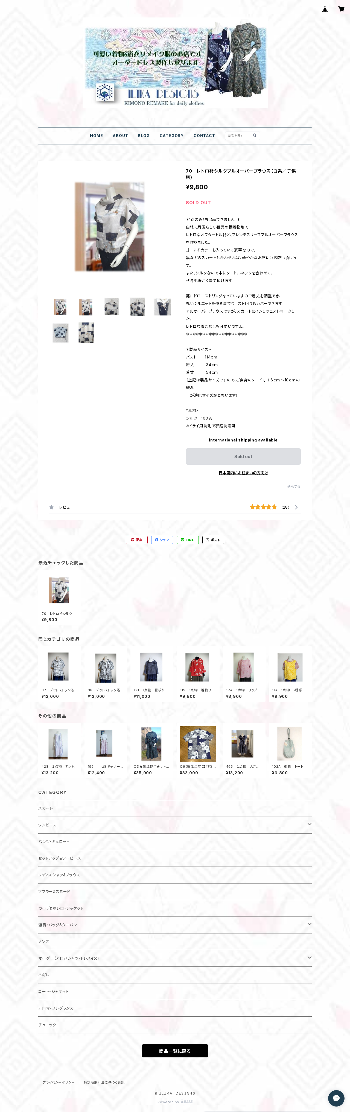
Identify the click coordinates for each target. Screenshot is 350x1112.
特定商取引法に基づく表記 (104, 1082)
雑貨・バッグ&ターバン (57, 925)
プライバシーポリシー (59, 1082)
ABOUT (120, 135)
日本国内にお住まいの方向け (243, 472)
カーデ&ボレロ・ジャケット (60, 908)
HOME (96, 135)
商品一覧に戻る (175, 1051)
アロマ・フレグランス (56, 1008)
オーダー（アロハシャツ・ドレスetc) (68, 958)
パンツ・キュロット (53, 841)
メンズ (43, 941)
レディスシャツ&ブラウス (59, 875)
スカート (45, 808)
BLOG (144, 135)
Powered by (169, 1102)
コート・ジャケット (53, 991)
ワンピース (47, 825)
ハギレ (43, 974)
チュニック (47, 1024)
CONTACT (204, 135)
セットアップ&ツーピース (59, 858)
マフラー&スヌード (54, 891)
